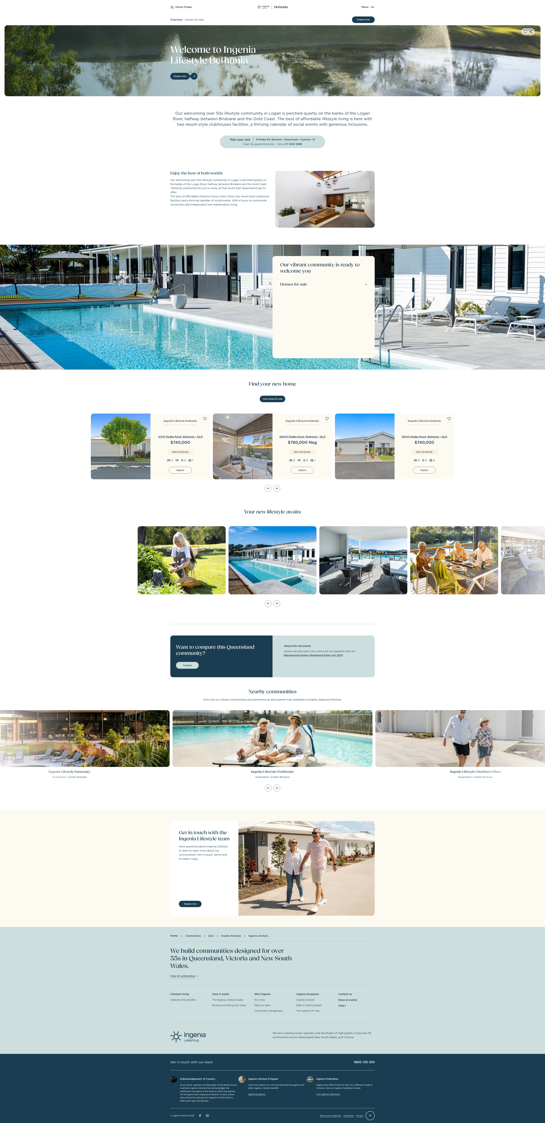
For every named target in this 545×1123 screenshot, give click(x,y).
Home (174, 936)
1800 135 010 (364, 1062)
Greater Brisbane (231, 935)
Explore (180, 470)
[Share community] (530, 31)
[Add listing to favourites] (205, 418)
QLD (211, 935)
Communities (193, 935)
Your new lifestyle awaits (272, 512)
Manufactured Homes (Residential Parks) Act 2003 (313, 655)
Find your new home (272, 384)
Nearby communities (273, 692)
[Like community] (525, 31)
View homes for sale (272, 399)
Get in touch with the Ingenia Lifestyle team (204, 836)
